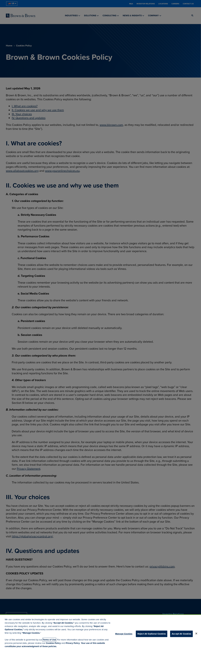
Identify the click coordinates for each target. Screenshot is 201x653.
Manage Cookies (123, 633)
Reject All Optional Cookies (151, 633)
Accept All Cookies (181, 633)
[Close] (196, 633)
